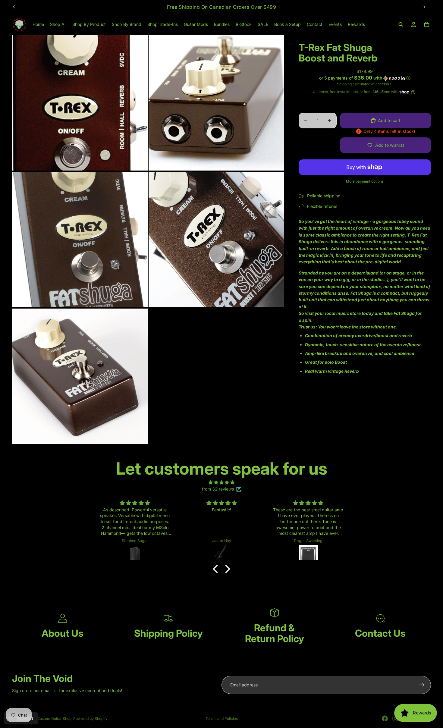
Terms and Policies (222, 718)
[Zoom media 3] (80, 239)
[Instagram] (395, 718)
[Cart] (426, 24)
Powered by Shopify (90, 718)
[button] (365, 78)
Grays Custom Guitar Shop (48, 718)
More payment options (365, 181)
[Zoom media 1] (80, 103)
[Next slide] (424, 7)
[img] (221, 482)
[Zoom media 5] (80, 376)
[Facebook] (384, 718)
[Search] (400, 24)
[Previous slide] (14, 7)
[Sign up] (422, 685)
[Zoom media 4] (216, 239)
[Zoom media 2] (216, 103)
